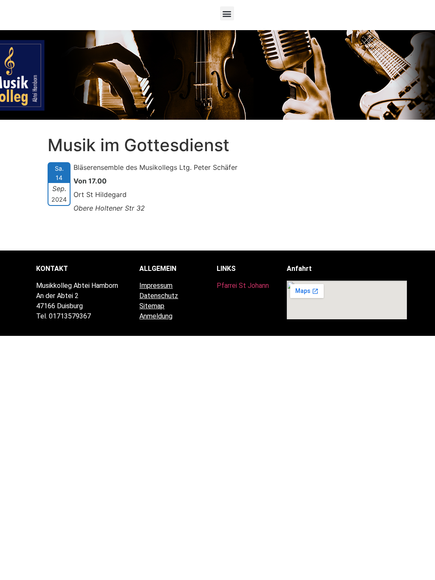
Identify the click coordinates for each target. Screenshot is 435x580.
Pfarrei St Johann (243, 286)
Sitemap (151, 306)
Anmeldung (155, 316)
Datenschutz (158, 296)
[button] (227, 13)
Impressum (155, 286)
